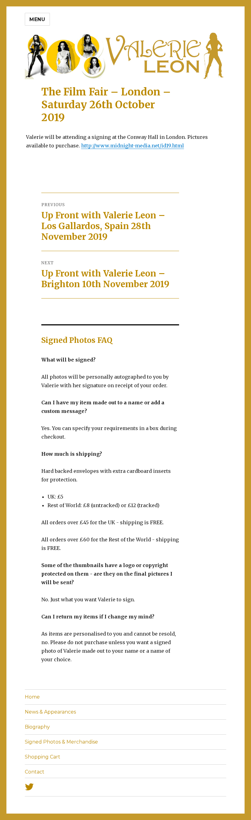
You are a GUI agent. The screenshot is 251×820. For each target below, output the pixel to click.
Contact (34, 772)
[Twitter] (125, 787)
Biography (37, 727)
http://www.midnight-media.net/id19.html (132, 146)
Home (32, 697)
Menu (37, 19)
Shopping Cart (42, 757)
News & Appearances (50, 712)
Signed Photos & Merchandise (61, 742)
